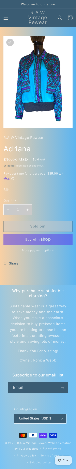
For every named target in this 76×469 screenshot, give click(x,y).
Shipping (8, 165)
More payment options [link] (38, 250)
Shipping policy (40, 462)
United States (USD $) (36, 418)
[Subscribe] (62, 387)
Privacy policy (26, 455)
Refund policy (52, 448)
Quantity (9, 200)
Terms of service (52, 455)
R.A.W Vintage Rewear (32, 443)
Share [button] (13, 263)
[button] (6, 18)
